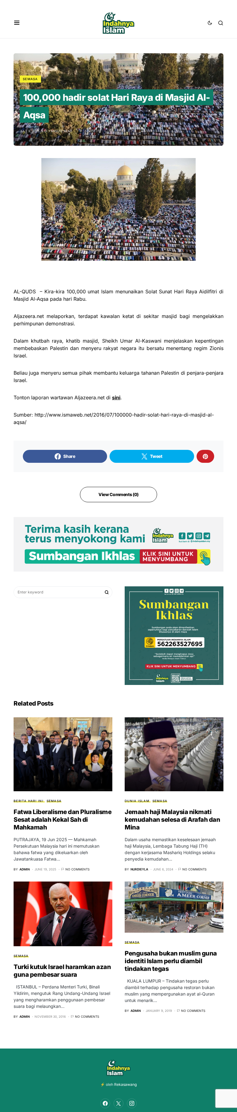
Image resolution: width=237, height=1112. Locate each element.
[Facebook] (105, 1103)
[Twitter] (118, 1103)
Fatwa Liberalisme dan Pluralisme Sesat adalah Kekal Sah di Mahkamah (62, 819)
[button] (17, 22)
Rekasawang (125, 1084)
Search (107, 592)
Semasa (30, 79)
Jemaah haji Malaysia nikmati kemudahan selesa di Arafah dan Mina (172, 819)
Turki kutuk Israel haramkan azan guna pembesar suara (62, 970)
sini (116, 397)
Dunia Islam (137, 801)
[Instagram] (132, 1103)
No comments (77, 869)
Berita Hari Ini (29, 801)
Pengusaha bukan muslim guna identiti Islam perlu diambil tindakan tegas (171, 961)
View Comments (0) (118, 494)
